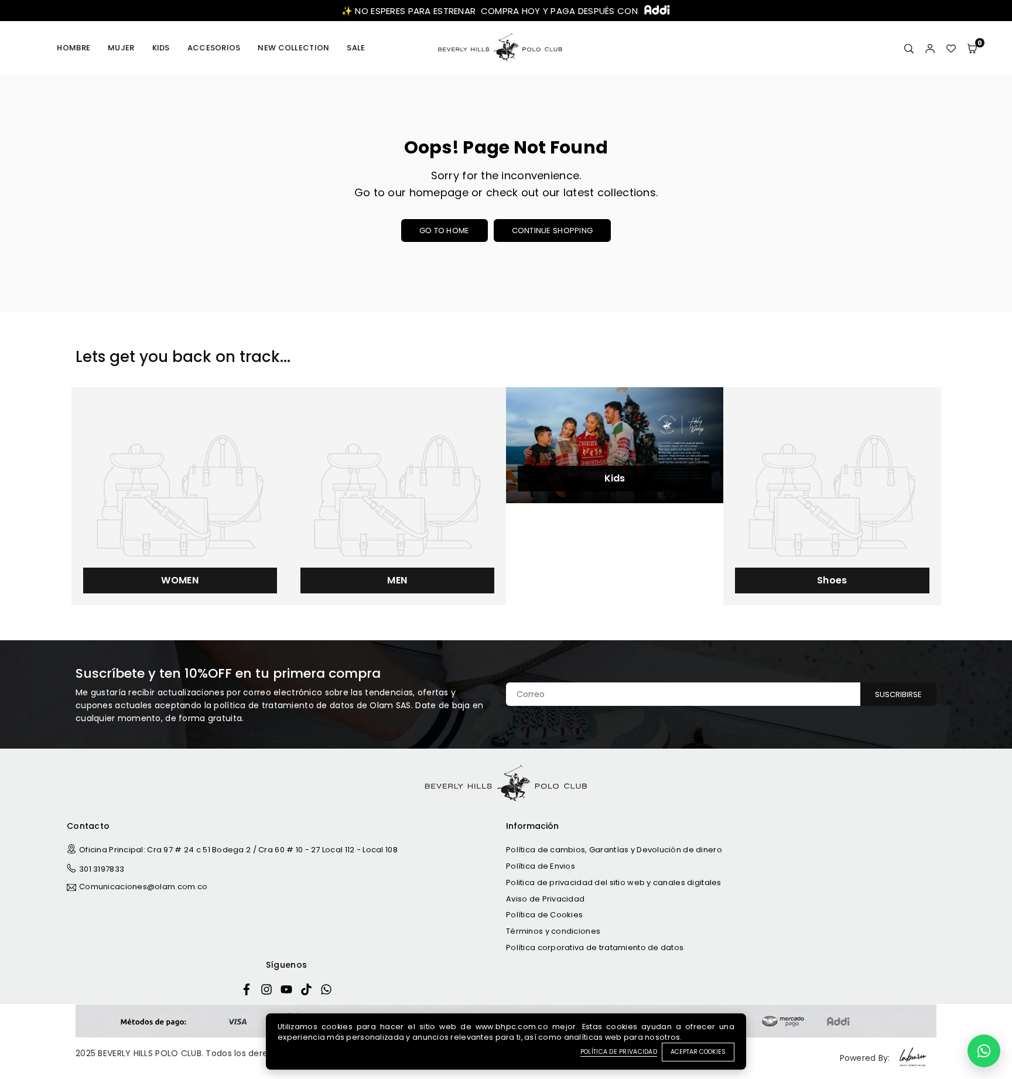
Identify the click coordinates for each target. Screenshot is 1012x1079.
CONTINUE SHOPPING (552, 230)
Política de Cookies (544, 914)
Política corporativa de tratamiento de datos (594, 947)
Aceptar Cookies (698, 1051)
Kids (161, 47)
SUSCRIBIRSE (898, 694)
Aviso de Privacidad (545, 898)
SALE (356, 47)
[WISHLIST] (951, 48)
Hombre (73, 47)
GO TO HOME (444, 230)
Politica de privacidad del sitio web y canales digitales (614, 882)
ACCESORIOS (214, 47)
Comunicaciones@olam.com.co (143, 887)
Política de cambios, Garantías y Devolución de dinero (614, 849)
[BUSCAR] (908, 48)
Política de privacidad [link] (618, 1051)
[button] (972, 48)
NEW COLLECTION (293, 47)
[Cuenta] (930, 48)
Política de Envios (540, 866)
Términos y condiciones (553, 931)
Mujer (121, 47)
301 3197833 (101, 869)
